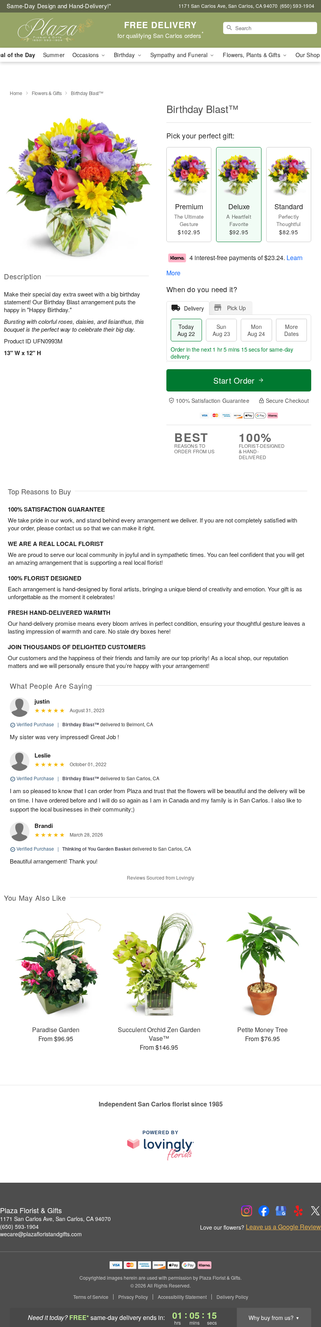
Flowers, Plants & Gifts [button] (252, 55)
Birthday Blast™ (80, 724)
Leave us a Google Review (283, 1227)
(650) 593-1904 (19, 1226)
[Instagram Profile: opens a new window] (246, 1210)
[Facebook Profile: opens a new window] (263, 1210)
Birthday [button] (125, 55)
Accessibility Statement (182, 1297)
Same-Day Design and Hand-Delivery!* (59, 6)
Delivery (194, 308)
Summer (54, 55)
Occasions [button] (86, 55)
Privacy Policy (133, 1297)
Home (16, 93)
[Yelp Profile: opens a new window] (298, 1210)
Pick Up (236, 308)
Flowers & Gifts (47, 93)
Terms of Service (90, 1297)
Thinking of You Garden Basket (96, 848)
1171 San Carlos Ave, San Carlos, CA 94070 (55, 1219)
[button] (300, 1294)
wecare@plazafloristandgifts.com (41, 1234)
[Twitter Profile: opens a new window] (315, 1210)
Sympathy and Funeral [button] (179, 55)
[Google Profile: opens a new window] (281, 1210)
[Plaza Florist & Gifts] (55, 30)
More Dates (291, 330)
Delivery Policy (232, 1297)
